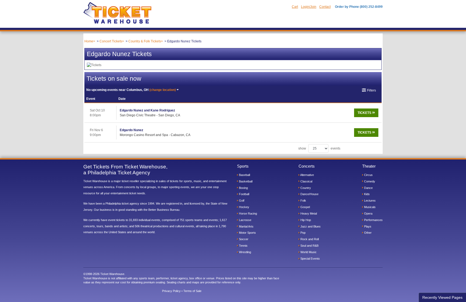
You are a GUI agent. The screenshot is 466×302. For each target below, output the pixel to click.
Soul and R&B (309, 245)
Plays (367, 226)
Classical (306, 181)
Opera (367, 213)
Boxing (243, 187)
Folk (303, 200)
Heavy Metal (308, 213)
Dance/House (309, 194)
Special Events (310, 258)
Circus (368, 175)
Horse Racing (247, 213)
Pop (303, 232)
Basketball (245, 181)
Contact (325, 7)
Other (367, 232)
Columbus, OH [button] (131, 90)
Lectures (369, 200)
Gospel (305, 207)
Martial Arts (245, 226)
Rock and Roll (309, 239)
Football (243, 194)
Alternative (307, 175)
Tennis (243, 245)
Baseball (244, 175)
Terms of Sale (192, 291)
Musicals (369, 207)
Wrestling (244, 252)
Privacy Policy (171, 291)
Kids (366, 194)
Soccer (243, 239)
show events (319, 148)
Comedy (369, 181)
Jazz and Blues (310, 226)
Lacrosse (244, 220)
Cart (295, 7)
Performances (373, 220)
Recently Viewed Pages (442, 297)
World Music (308, 252)
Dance (368, 187)
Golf (241, 200)
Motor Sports (247, 232)
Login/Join (308, 7)
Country (305, 187)
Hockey (243, 207)
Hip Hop (305, 220)
